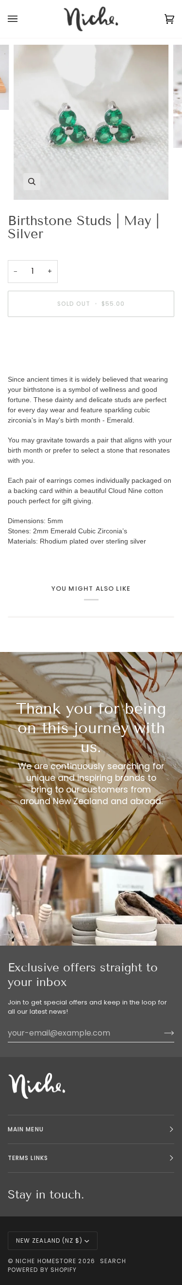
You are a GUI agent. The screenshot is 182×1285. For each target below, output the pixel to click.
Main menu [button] (26, 1129)
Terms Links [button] (28, 1158)
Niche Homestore (46, 1261)
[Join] (161, 1032)
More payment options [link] (44, 361)
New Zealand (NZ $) (49, 1240)
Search (113, 1261)
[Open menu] (22, 19)
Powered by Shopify (42, 1270)
